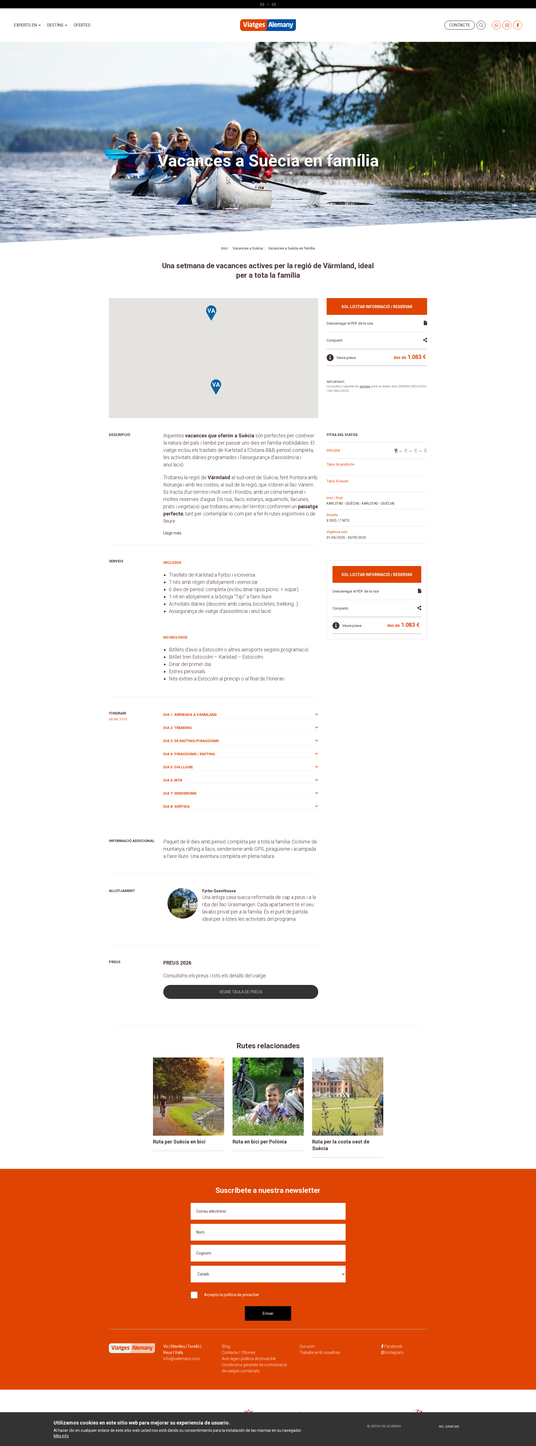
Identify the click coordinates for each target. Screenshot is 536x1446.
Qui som (307, 1346)
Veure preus (346, 358)
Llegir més (172, 533)
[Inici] (268, 25)
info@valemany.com (181, 1358)
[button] (216, 387)
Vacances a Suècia (248, 248)
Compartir (335, 340)
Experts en (26, 25)
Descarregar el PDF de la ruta (350, 323)
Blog (226, 1346)
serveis (365, 386)
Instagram (394, 1352)
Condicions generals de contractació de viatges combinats (254, 1368)
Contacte (459, 25)
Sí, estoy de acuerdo (384, 1426)
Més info (61, 1436)
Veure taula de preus (240, 992)
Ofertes (82, 25)
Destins (55, 25)
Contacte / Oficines (238, 1352)
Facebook (393, 1346)
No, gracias (449, 1426)
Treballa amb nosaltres (320, 1352)
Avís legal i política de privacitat (249, 1358)
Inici (224, 248)
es (262, 4)
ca (274, 4)
